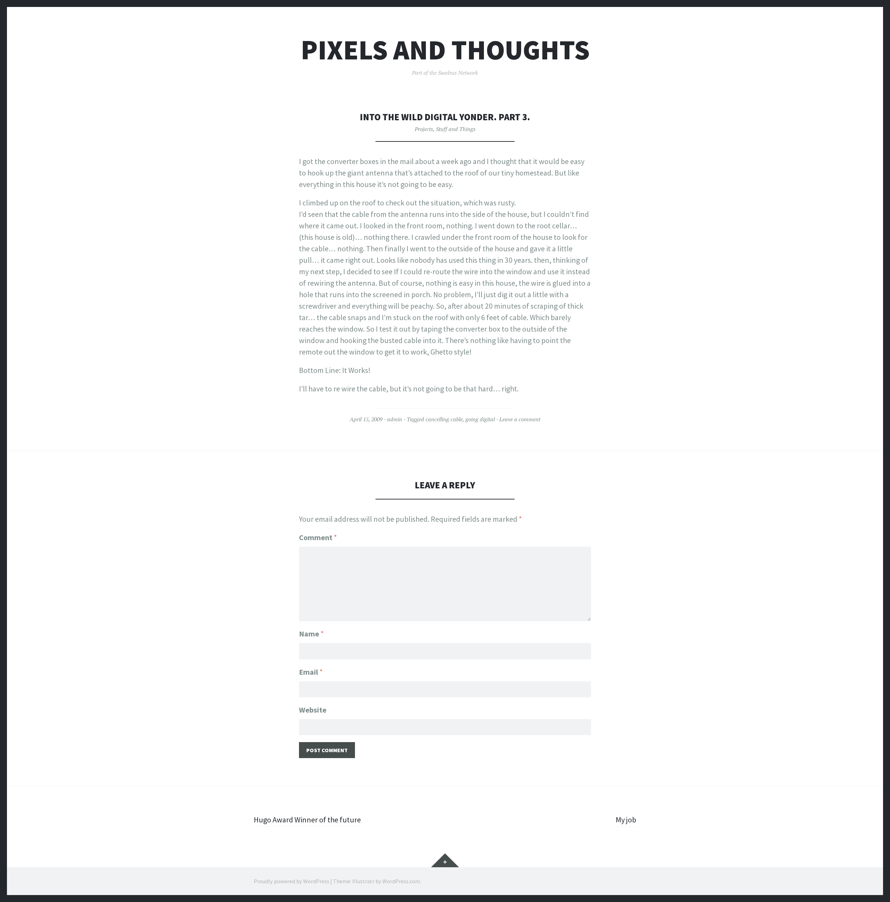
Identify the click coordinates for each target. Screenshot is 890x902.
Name (311, 634)
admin (394, 419)
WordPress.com (401, 881)
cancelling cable (444, 419)
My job (626, 819)
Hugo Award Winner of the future (307, 819)
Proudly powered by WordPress (291, 881)
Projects (424, 129)
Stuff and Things (456, 129)
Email (311, 672)
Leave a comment (519, 419)
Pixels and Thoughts (445, 50)
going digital (480, 419)
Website (312, 710)
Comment (318, 537)
